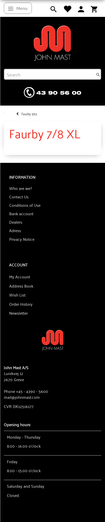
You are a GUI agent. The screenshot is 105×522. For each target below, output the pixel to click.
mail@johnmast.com (22, 397)
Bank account (21, 213)
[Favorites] (67, 8)
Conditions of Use (25, 205)
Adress (15, 230)
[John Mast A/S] (52, 339)
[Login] (81, 8)
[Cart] (94, 8)
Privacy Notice (21, 239)
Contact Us (19, 196)
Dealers (15, 221)
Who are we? (20, 188)
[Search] (98, 74)
